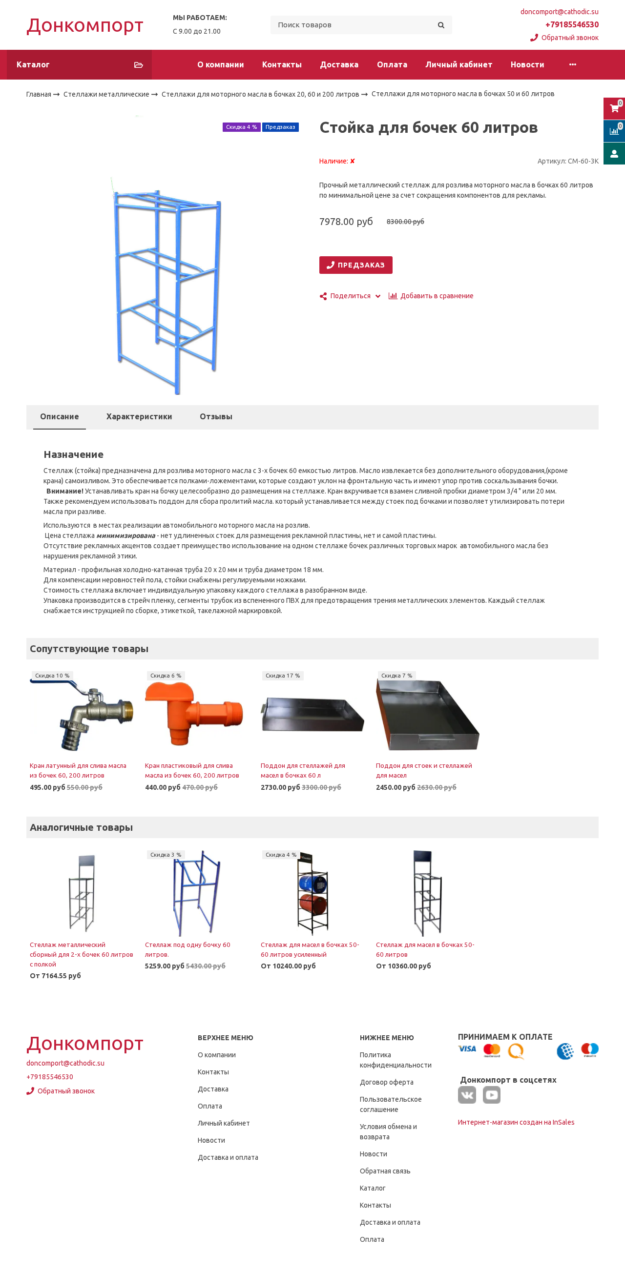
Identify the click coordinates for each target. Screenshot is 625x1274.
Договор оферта (387, 1082)
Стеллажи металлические (107, 94)
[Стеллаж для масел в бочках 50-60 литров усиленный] (312, 893)
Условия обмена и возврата (388, 1132)
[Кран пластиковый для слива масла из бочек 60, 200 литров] (197, 715)
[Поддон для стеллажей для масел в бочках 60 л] (312, 715)
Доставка (339, 64)
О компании (220, 64)
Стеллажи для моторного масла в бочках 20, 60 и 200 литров (261, 94)
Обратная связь (385, 1171)
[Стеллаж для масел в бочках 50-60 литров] (427, 893)
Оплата (392, 64)
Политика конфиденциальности (396, 1060)
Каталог (373, 1188)
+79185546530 (572, 24)
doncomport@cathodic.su (560, 12)
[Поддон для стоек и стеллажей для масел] (427, 715)
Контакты (282, 64)
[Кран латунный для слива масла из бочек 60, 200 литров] (81, 715)
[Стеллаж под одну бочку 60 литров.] (197, 893)
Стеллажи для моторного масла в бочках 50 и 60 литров (463, 94)
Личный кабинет (459, 64)
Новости (527, 64)
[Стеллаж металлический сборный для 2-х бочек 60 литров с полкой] (81, 893)
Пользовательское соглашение (391, 1104)
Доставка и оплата (228, 1157)
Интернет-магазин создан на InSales (516, 1122)
